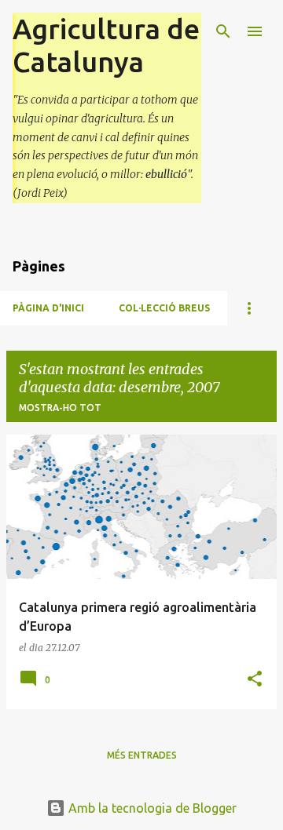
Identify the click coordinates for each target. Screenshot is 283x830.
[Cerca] (223, 31)
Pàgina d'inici (48, 308)
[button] (254, 679)
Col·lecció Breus (164, 308)
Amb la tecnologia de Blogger (151, 808)
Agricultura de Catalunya (106, 45)
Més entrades (142, 755)
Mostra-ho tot (60, 407)
